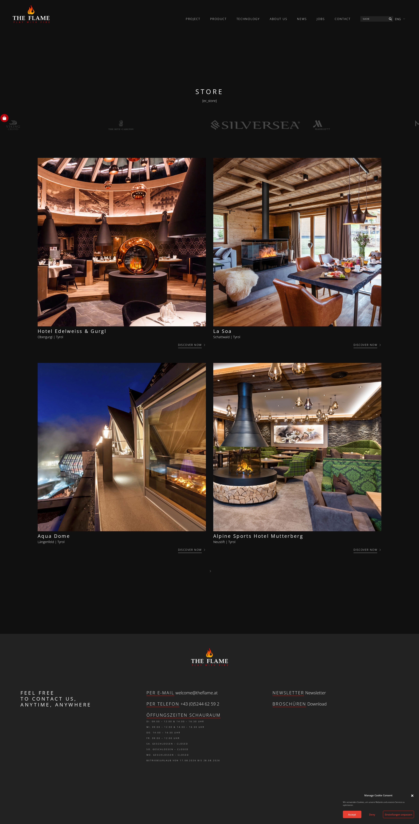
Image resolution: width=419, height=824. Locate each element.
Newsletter (315, 693)
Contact (343, 19)
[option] (56, 125)
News (302, 19)
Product (218, 19)
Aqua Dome (54, 536)
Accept (352, 814)
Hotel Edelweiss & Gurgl (72, 331)
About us (278, 19)
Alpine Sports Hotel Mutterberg (258, 536)
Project (193, 19)
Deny (372, 814)
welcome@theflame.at (196, 693)
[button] (412, 795)
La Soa (222, 331)
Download (317, 704)
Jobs (321, 19)
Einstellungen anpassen (398, 814)
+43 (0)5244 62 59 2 (200, 704)
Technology (248, 19)
